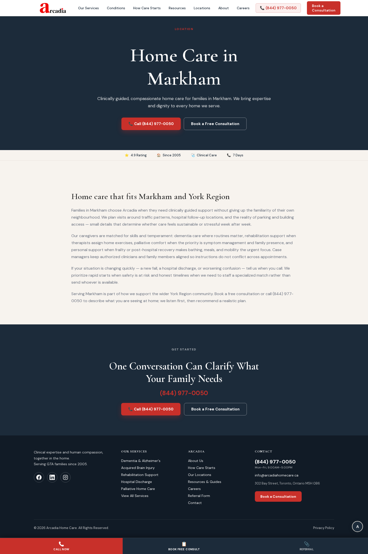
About (223, 8)
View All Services (134, 495)
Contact (195, 502)
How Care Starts (147, 8)
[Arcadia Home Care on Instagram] (65, 477)
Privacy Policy (323, 528)
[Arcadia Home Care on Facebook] (39, 477)
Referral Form (199, 495)
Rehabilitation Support (139, 474)
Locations (202, 8)
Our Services (88, 8)
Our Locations (199, 474)
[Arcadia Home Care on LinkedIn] (52, 477)
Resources (177, 8)
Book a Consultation (323, 8)
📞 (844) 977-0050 (278, 8)
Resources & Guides (204, 481)
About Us (195, 460)
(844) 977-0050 (184, 393)
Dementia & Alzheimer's (140, 460)
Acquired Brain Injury (138, 467)
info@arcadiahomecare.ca (276, 475)
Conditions (116, 8)
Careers (243, 8)
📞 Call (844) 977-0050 (151, 123)
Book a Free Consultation (215, 123)
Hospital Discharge (136, 481)
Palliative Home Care (138, 488)
